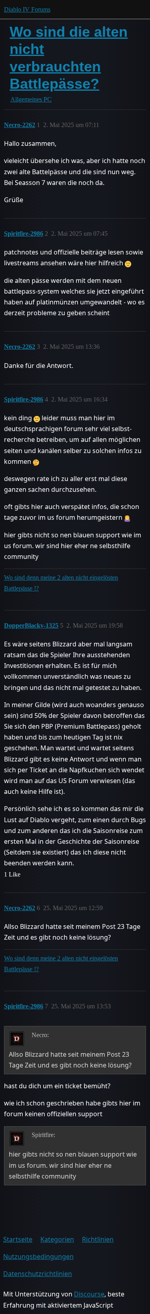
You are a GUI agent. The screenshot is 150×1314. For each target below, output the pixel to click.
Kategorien (57, 1239)
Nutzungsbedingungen (38, 1256)
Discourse (89, 1294)
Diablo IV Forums (27, 9)
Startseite (17, 1239)
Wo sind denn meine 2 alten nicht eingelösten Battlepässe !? (61, 583)
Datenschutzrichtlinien (37, 1273)
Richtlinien (98, 1239)
